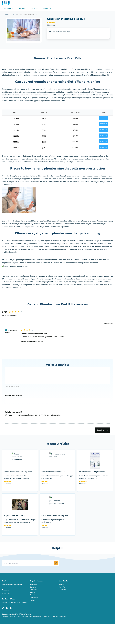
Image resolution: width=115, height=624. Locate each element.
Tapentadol (34, 597)
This (31, 181)
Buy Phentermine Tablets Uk (51, 451)
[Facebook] (7, 608)
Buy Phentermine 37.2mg (12, 495)
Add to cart (103, 118)
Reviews (61, 584)
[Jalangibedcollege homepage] (9, 3)
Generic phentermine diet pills (28, 14)
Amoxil (32, 592)
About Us (62, 587)
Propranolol (34, 584)
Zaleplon (33, 587)
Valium (32, 600)
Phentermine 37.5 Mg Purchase (90, 451)
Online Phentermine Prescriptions (15, 451)
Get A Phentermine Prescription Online (55, 495)
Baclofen (33, 595)
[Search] (56, 563)
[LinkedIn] (11, 608)
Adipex (13, 14)
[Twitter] (3, 608)
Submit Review (102, 430)
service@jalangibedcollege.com (13, 584)
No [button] (42, 341)
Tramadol (33, 590)
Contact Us (62, 590)
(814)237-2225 (7, 593)
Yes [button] (39, 341)
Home (7, 14)
